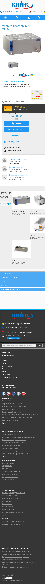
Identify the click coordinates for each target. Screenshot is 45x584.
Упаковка (5, 519)
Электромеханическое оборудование (14, 406)
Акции (4, 371)
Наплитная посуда (8, 463)
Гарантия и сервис (8, 358)
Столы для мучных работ (10, 448)
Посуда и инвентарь (8, 460)
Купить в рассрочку (16, 129)
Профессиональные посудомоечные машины (17, 417)
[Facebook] (14, 394)
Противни (5, 468)
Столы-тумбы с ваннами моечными (13, 442)
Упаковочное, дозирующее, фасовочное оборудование (20, 415)
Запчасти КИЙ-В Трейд (9, 495)
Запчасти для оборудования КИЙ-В (13, 493)
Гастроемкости (7, 466)
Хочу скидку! (16, 135)
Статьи (4, 363)
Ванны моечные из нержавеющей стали (15, 451)
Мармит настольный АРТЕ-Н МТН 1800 (19, 263)
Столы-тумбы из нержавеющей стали (14, 440)
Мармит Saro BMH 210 (37, 213)
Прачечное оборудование (10, 420)
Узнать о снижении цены (14, 148)
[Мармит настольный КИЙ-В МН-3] (19, 200)
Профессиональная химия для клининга (15, 567)
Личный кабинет (7, 366)
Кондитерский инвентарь (10, 477)
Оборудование (7, 398)
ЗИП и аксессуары (8, 490)
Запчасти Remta (7, 506)
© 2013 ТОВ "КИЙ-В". (8, 575)
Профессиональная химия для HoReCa (15, 548)
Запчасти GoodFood (8, 509)
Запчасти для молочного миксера (13, 512)
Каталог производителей (10, 377)
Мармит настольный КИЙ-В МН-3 (19, 214)
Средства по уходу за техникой (12, 559)
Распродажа (6, 374)
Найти (39, 346)
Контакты (5, 360)
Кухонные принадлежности (11, 471)
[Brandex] (22, 578)
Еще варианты (6, 203)
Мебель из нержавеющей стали (12, 431)
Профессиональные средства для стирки (15, 557)
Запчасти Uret (6, 501)
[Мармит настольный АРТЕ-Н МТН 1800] (19, 249)
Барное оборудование (9, 409)
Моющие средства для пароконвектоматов (16, 551)
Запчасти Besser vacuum (10, 498)
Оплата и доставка (8, 355)
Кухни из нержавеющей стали (12, 434)
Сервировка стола (8, 479)
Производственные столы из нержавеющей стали (18, 437)
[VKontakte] (4, 394)
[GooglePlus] (9, 394)
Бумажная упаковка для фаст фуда (13, 524)
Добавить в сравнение (13, 151)
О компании (6, 352)
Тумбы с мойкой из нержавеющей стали (15, 454)
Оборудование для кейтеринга (12, 404)
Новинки (4, 369)
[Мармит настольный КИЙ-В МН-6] (22, 44)
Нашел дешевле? (14, 142)
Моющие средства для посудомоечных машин (17, 554)
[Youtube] (24, 394)
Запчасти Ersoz (7, 504)
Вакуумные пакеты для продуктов (13, 521)
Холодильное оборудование (11, 412)
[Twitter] (19, 394)
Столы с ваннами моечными (11, 445)
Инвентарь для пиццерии (10, 474)
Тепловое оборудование (10, 401)
